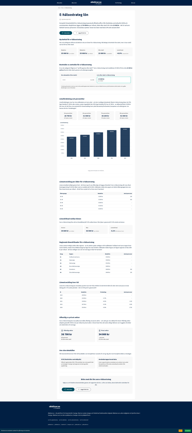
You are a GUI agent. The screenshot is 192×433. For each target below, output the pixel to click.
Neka (180, 430)
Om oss (133, 3)
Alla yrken (59, 3)
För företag (118, 3)
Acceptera (187, 430)
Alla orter (74, 3)
